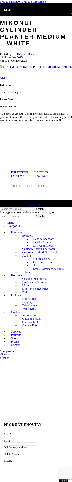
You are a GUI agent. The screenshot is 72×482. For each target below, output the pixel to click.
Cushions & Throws (34, 278)
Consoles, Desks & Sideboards (40, 252)
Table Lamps (29, 305)
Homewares (20, 175)
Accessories (29, 315)
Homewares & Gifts (34, 282)
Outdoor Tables (31, 322)
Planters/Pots (29, 325)
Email (7, 440)
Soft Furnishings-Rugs (35, 288)
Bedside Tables (42, 242)
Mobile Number (12, 454)
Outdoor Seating (31, 318)
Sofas (36, 265)
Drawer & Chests (43, 245)
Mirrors (26, 285)
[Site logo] (36, 16)
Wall (25, 292)
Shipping (16, 186)
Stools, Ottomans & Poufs (48, 268)
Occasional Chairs (43, 262)
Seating (26, 255)
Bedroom (27, 235)
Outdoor (43, 175)
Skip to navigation (11, 1)
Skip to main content (34, 1)
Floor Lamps (29, 298)
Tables (26, 272)
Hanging (27, 302)
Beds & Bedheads (43, 238)
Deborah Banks (26, 54)
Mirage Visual (36, 205)
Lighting (41, 172)
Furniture (19, 172)
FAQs (30, 186)
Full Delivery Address (16, 447)
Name (7, 434)
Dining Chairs (41, 258)
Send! (64, 480)
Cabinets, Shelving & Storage (39, 248)
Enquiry (8, 460)
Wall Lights (29, 308)
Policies (43, 186)
